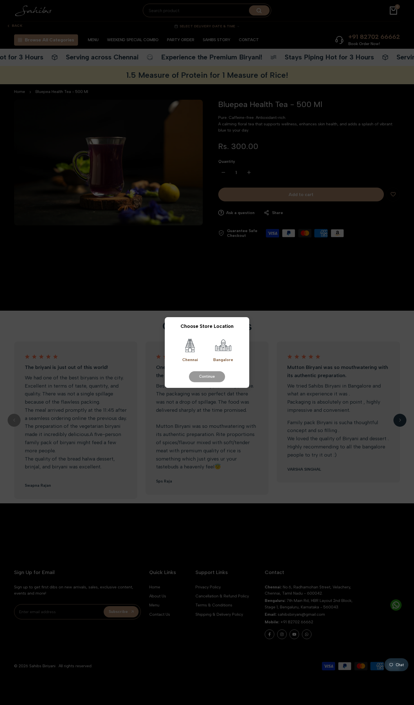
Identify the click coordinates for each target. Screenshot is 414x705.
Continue (207, 376)
